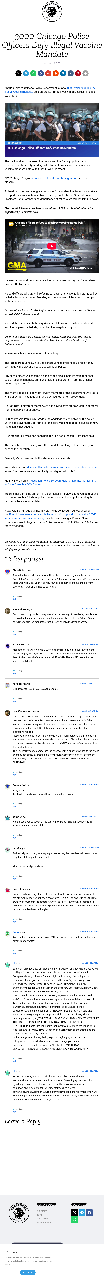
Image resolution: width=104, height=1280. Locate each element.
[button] (18, 73)
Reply (14, 599)
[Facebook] (89, 1212)
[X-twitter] (74, 1212)
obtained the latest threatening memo (54, 178)
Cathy (16, 932)
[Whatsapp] (74, 1219)
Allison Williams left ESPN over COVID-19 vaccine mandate (62, 467)
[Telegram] (82, 1212)
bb (14, 963)
